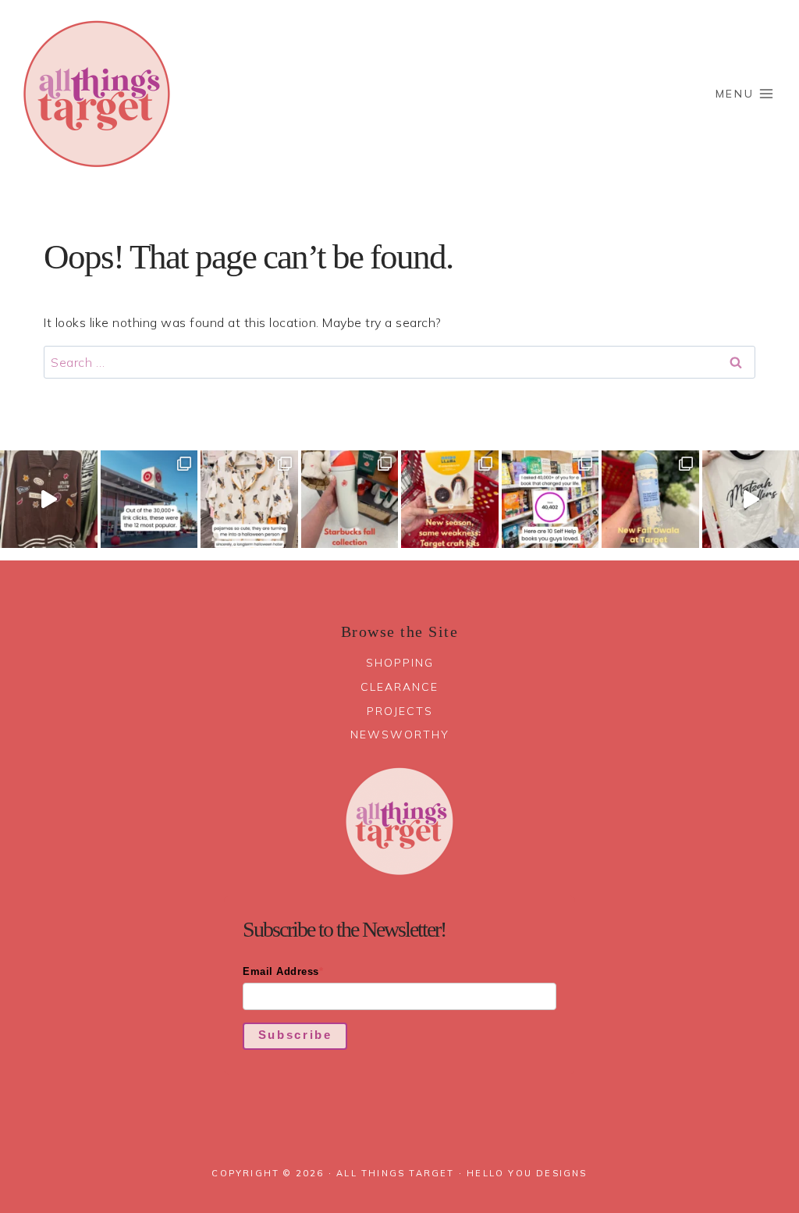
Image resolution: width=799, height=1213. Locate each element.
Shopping (400, 663)
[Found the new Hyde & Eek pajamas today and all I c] (249, 499)
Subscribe (295, 1034)
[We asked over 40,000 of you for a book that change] (550, 499)
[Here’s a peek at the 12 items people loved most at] (149, 499)
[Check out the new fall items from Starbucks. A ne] (350, 499)
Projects (400, 711)
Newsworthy (399, 734)
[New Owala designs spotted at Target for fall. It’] (650, 499)
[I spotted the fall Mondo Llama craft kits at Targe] (450, 499)
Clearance (399, 687)
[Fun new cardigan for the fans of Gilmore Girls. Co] (49, 499)
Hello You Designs (527, 1173)
